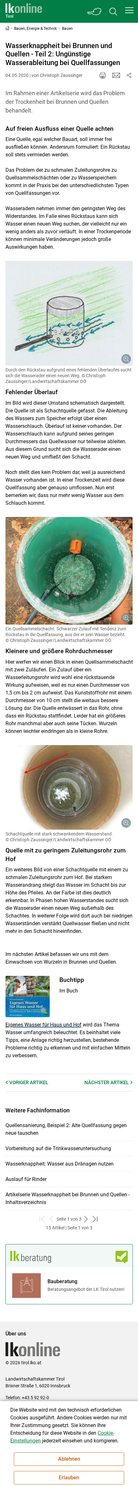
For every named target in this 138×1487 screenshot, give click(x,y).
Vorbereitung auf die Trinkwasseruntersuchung (58, 1148)
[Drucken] (103, 75)
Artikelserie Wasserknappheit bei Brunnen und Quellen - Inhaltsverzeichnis (67, 1198)
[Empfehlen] (116, 75)
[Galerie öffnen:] (69, 313)
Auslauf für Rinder (26, 1179)
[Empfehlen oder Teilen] (129, 75)
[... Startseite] (23, 11)
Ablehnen (69, 1459)
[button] (129, 10)
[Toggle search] (113, 11)
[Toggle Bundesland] (95, 11)
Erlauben (69, 1478)
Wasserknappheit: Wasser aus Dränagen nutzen (59, 1164)
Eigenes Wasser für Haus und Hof (43, 1025)
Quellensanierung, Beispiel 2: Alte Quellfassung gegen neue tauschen (66, 1129)
